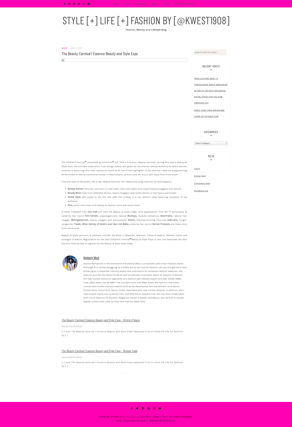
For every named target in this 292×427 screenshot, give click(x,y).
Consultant (141, 3)
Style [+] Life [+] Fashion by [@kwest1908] (146, 20)
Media (155, 3)
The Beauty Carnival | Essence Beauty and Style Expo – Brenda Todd (99, 351)
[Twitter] (137, 408)
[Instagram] (154, 408)
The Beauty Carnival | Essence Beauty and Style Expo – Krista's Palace (101, 320)
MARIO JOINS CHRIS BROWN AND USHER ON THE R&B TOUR (209, 113)
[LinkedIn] (143, 408)
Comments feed (202, 183)
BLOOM (166, 3)
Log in (197, 168)
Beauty (65, 48)
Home (116, 3)
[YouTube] (160, 408)
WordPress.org (201, 191)
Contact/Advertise (185, 3)
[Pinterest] (148, 408)
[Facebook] (131, 408)
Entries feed (200, 176)
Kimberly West (91, 257)
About (126, 3)
